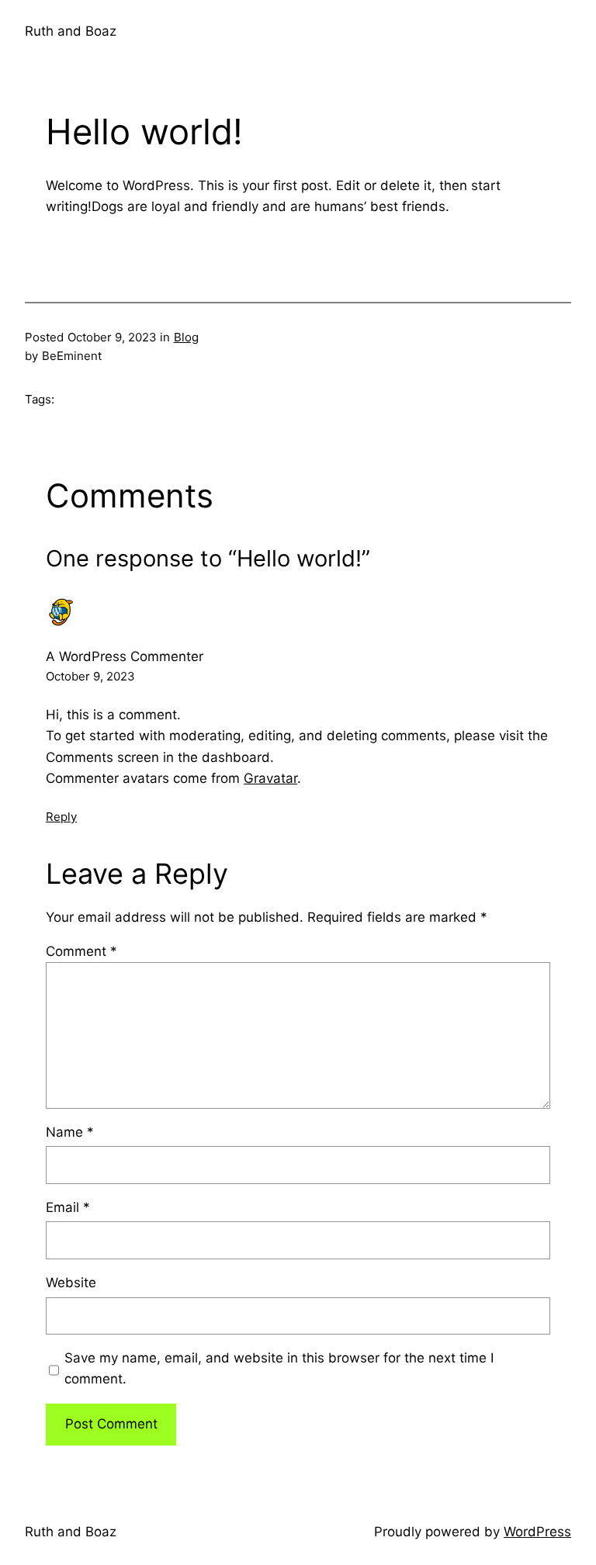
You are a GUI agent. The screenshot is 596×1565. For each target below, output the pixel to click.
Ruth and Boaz (70, 31)
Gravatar (270, 778)
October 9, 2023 (90, 676)
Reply (61, 816)
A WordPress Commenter (124, 656)
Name (70, 1132)
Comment (81, 951)
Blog (186, 337)
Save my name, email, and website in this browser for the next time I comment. (279, 1368)
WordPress (537, 1531)
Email (68, 1207)
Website (71, 1282)
